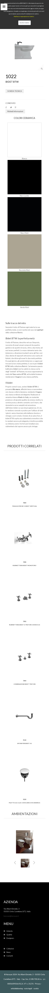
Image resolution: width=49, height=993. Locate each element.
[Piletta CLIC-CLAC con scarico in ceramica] (24, 775)
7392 (24, 621)
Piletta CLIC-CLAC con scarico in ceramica (24, 803)
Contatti (9, 956)
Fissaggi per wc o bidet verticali (24, 506)
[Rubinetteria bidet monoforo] (24, 537)
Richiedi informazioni (15, 111)
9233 (24, 799)
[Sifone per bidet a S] (24, 715)
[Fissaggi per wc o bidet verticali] (24, 478)
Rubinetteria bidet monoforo (24, 565)
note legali (28, 988)
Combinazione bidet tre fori (25, 684)
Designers (10, 938)
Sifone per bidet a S (24, 743)
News (8, 952)
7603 (24, 503)
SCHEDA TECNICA (14, 91)
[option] (24, 51)
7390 (24, 562)
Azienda (9, 931)
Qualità (9, 935)
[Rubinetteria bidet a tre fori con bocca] (24, 597)
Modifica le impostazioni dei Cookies (24, 16)
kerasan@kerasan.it (11, 916)
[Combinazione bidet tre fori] (24, 656)
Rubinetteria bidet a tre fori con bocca (24, 625)
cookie (36, 988)
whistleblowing (17, 989)
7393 (24, 681)
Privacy (38, 984)
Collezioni (10, 949)
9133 (24, 740)
